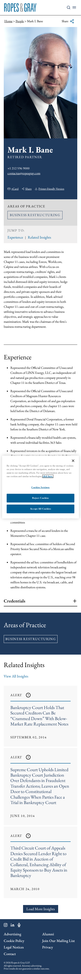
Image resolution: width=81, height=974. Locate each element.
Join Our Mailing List (58, 940)
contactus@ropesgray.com (23, 173)
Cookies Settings (40, 487)
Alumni (48, 934)
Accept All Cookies (40, 508)
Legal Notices (14, 947)
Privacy (47, 947)
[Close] (73, 460)
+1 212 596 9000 (18, 168)
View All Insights (16, 676)
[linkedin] (12, 926)
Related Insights (39, 237)
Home (8, 21)
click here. (48, 476)
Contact (10, 953)
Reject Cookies (40, 498)
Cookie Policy (14, 940)
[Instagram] (5, 926)
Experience (15, 237)
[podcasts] (19, 926)
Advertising (12, 934)
